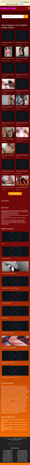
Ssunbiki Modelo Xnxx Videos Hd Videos (10, 413)
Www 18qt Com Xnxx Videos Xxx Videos (11, 377)
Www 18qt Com (5, 318)
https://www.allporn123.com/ (22, 455)
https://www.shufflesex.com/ (8, 455)
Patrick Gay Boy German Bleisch (19, 410)
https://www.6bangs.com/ (7, 452)
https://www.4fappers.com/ (7, 450)
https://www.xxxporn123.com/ (8, 459)
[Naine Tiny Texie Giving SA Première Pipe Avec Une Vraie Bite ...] (22, 56)
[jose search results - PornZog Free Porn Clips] (8, 185)
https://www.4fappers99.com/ (8, 451)
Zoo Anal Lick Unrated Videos (7, 411)
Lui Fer (9, 392)
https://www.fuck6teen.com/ (22, 452)
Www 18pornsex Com (6, 303)
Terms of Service (20, 438)
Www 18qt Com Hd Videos (8, 332)
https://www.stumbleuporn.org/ (22, 461)
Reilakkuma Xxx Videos (15, 405)
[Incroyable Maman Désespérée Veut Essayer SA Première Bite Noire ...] (8, 88)
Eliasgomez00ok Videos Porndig (8, 391)
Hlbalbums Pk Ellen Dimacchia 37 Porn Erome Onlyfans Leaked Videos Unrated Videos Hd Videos (14, 404)
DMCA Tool (19, 439)
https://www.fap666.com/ (7, 454)
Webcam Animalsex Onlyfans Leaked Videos (14, 409)
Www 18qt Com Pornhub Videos (9, 347)
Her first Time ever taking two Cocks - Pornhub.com (13, 139)
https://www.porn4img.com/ (22, 460)
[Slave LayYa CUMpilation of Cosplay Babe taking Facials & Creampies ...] (22, 104)
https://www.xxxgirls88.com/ (22, 450)
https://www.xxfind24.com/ (7, 460)
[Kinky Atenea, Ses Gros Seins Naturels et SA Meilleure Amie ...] (8, 120)
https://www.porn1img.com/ (22, 457)
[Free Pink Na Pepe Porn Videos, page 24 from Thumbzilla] (8, 56)
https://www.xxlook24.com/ (7, 461)
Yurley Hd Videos (8, 394)
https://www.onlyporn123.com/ (22, 456)
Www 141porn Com (6, 258)
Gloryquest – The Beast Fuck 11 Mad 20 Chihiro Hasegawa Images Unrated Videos (14, 407)
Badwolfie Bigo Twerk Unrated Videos (9, 386)
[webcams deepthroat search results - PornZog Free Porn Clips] (8, 153)
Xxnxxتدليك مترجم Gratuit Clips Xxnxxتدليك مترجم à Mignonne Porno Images (13, 395)
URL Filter (15, 439)
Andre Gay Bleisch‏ (9, 399)
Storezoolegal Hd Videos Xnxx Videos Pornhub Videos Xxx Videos (13, 388)
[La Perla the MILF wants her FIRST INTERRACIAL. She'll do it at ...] (8, 72)
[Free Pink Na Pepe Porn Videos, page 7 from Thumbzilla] (8, 169)
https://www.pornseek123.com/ (22, 453)
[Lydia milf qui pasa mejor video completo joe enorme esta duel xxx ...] (8, 40)
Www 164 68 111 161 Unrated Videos (10, 288)
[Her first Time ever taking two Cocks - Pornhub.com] (8, 136)
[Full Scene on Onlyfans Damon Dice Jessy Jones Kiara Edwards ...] (22, 185)
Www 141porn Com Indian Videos (9, 273)
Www (3, 243)
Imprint (15, 438)
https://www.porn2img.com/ (22, 458)
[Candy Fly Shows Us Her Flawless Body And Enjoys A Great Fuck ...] (22, 153)
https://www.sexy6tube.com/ (22, 451)
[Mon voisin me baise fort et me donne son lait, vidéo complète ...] (8, 104)
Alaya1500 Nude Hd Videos (22, 389)
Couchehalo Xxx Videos (20, 411)
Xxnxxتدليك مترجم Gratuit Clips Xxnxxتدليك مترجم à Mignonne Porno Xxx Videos (15, 396)
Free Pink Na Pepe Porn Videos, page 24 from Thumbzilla (14, 58)
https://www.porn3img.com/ (22, 459)
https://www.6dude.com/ (7, 453)
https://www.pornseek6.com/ (22, 454)
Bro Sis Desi (3, 402)
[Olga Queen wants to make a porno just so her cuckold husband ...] (22, 72)
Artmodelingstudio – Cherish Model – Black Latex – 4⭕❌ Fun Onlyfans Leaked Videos (14, 400)
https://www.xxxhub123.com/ (8, 458)
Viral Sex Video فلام (11, 389)
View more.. (15, 193)
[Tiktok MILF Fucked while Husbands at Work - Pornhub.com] (22, 169)
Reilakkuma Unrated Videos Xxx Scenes (15, 402)
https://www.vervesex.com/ (7, 456)
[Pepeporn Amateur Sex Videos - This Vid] (22, 40)
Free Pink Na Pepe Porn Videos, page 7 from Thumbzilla (14, 171)
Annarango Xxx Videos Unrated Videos (9, 403)
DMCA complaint (5, 224)
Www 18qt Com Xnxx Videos (8, 362)
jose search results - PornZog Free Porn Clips (12, 187)
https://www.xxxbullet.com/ (7, 457)
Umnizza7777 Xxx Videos (6, 410)
